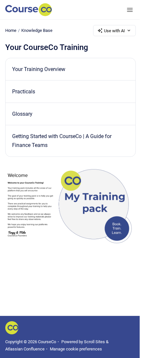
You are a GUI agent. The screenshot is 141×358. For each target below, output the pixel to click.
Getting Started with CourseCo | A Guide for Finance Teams (61, 140)
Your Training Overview (38, 69)
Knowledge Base (36, 30)
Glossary (22, 114)
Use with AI (114, 30)
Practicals (23, 91)
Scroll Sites (94, 341)
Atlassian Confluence (25, 348)
